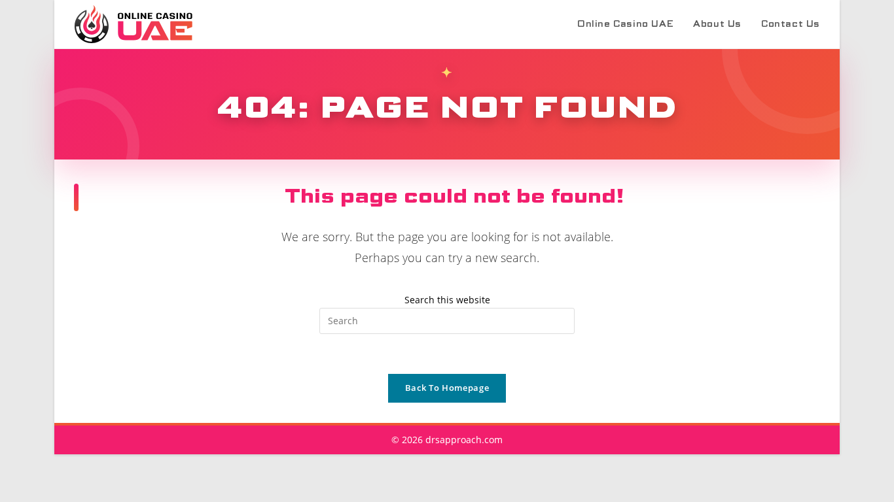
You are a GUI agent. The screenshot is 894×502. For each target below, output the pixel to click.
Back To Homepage (447, 387)
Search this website (447, 299)
